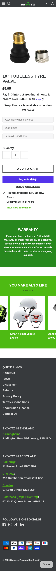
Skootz (14, 560)
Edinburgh (9, 462)
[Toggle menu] (3, 3)
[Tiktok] (16, 524)
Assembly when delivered (19, 120)
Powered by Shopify (30, 560)
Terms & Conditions (16, 136)
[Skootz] (28, 4)
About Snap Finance (16, 408)
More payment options (28, 186)
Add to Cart (28, 168)
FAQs (6, 378)
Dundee (7, 485)
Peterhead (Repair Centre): (20, 497)
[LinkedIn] (22, 524)
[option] (28, 44)
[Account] (45, 3)
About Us (8, 372)
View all (28, 290)
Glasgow (8, 473)
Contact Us (9, 413)
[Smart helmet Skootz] (27, 313)
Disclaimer (11, 128)
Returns (7, 390)
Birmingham (10, 434)
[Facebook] (4, 524)
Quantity (8, 148)
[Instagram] (10, 524)
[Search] (10, 3)
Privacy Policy (11, 396)
